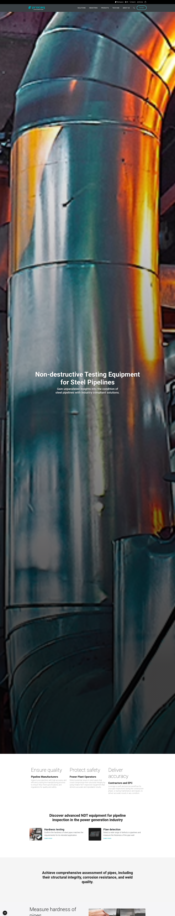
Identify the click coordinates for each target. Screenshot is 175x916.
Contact (141, 7)
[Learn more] (36, 834)
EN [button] (127, 2)
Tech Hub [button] (115, 8)
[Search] (133, 8)
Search (133, 2)
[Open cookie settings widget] (5, 913)
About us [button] (126, 8)
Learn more (48, 838)
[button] (145, 2)
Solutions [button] (82, 8)
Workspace (120, 2)
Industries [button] (93, 8)
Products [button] (105, 8)
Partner (141, 2)
